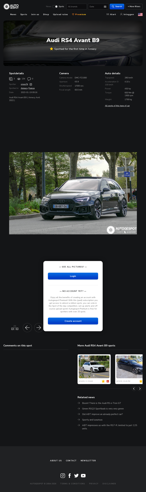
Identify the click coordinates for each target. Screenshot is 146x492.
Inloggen (129, 14)
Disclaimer (109, 483)
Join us (35, 14)
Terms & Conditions (72, 483)
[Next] (140, 388)
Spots (61, 7)
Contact (71, 460)
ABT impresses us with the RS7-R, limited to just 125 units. (109, 427)
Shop (46, 14)
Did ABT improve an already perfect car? (102, 414)
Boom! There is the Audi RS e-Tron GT (101, 403)
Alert (113, 14)
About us (56, 460)
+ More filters (134, 6)
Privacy (94, 483)
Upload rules (60, 14)
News (48, 7)
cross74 (24, 84)
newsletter (88, 460)
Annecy (24, 88)
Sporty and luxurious (92, 419)
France (32, 88)
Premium (80, 14)
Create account (73, 321)
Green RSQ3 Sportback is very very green (103, 408)
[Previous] (134, 388)
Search (118, 6)
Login (73, 276)
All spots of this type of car (117, 105)
